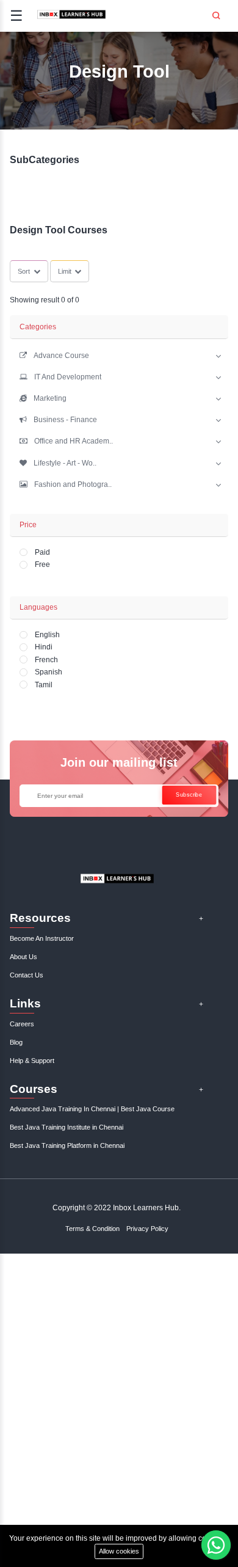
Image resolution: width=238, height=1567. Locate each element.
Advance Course (61, 355)
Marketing (50, 398)
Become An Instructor (42, 938)
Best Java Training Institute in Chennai (66, 1127)
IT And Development (67, 377)
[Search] (216, 11)
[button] (54, 355)
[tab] (119, 354)
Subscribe (189, 794)
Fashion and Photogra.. (73, 484)
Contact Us (26, 975)
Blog (16, 1042)
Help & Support (32, 1060)
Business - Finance (65, 419)
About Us (23, 956)
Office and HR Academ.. (73, 441)
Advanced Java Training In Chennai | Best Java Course (92, 1108)
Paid (42, 552)
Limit (64, 271)
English (47, 634)
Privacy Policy (147, 1228)
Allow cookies (119, 1551)
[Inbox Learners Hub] (71, 18)
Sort (24, 271)
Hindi (43, 647)
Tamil (43, 685)
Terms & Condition (92, 1228)
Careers (22, 1024)
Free (42, 564)
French (46, 660)
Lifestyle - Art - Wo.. (65, 463)
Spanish (48, 672)
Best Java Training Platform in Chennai (67, 1145)
